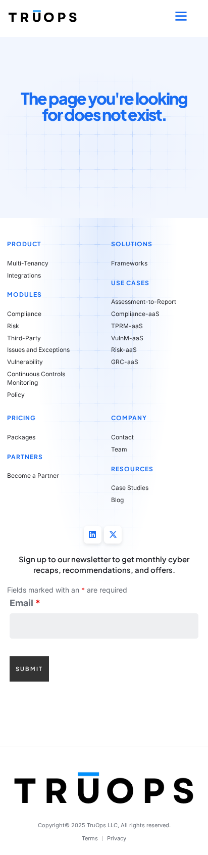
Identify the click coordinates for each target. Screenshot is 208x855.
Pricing (21, 418)
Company (129, 418)
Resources (132, 469)
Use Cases (130, 283)
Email (25, 603)
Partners (25, 457)
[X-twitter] (113, 535)
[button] (181, 16)
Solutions (131, 244)
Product (24, 244)
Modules (24, 294)
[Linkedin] (92, 535)
